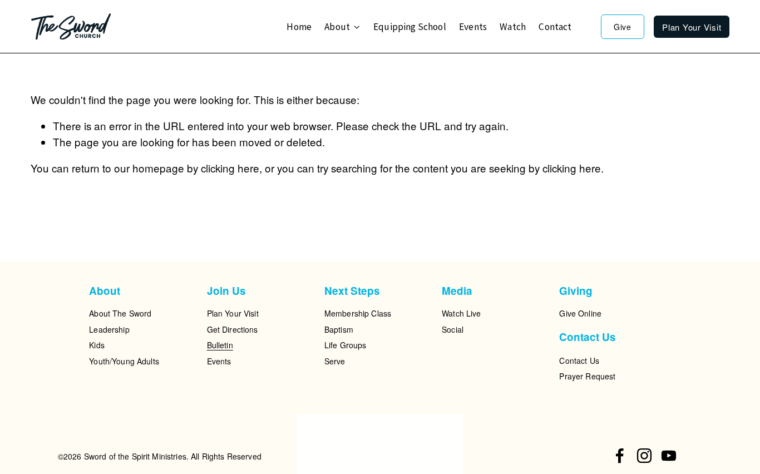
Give (622, 26)
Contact (555, 27)
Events (473, 27)
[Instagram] (644, 455)
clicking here (230, 167)
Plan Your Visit (691, 27)
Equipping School (409, 27)
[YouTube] (669, 455)
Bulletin (220, 345)
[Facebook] (620, 455)
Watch (513, 27)
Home (299, 27)
